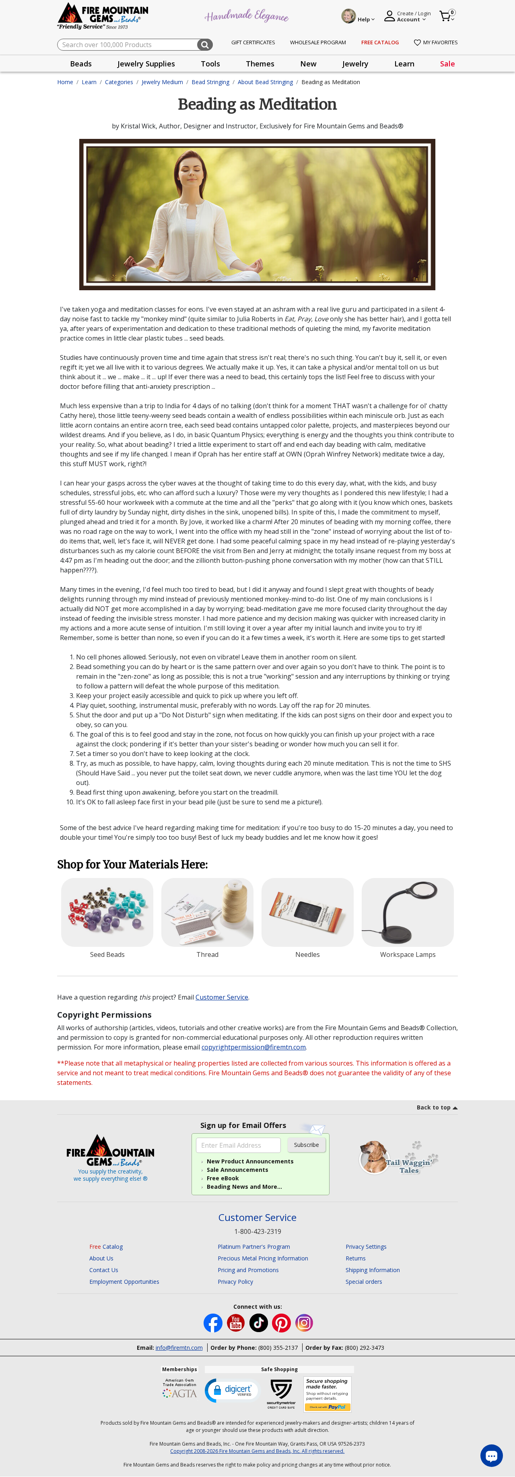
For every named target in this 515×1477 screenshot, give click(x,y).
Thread (207, 954)
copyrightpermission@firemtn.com (254, 1047)
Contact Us (103, 1270)
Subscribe (306, 1145)
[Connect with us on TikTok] (259, 1322)
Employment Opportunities (124, 1281)
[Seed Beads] (107, 912)
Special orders (364, 1281)
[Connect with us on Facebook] (214, 1322)
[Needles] (308, 912)
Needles (307, 954)
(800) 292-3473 (364, 1347)
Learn (89, 82)
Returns (356, 1258)
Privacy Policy (235, 1281)
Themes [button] (260, 63)
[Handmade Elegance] (248, 14)
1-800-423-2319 (257, 1231)
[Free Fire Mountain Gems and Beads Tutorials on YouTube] (237, 1322)
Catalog (106, 1246)
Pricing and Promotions (248, 1270)
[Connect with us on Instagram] (304, 1322)
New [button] (308, 63)
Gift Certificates (253, 42)
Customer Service (222, 997)
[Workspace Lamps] (408, 912)
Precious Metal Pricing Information (263, 1258)
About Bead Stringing (265, 82)
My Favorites (440, 42)
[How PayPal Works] (327, 1394)
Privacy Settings (366, 1246)
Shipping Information (373, 1270)
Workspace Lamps (408, 954)
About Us (101, 1258)
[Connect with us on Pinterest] (282, 1322)
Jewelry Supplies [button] (146, 63)
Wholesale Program (318, 42)
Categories (119, 82)
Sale (447, 63)
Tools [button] (210, 63)
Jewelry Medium (162, 82)
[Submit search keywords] (205, 45)
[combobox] (135, 45)
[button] (233, 1390)
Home (65, 82)
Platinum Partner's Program (254, 1246)
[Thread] (207, 912)
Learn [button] (404, 63)
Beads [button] (81, 63)
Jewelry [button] (355, 63)
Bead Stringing (210, 82)
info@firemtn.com (179, 1347)
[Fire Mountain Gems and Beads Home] (103, 15)
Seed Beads (107, 954)
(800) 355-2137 (278, 1347)
